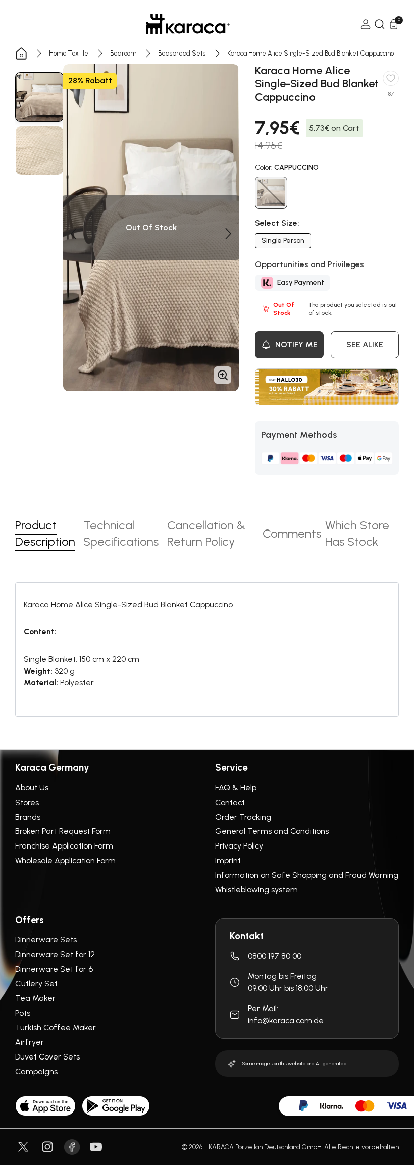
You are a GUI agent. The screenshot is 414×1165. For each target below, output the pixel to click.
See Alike (364, 344)
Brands (27, 817)
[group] (39, 97)
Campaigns (36, 1071)
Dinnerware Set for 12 (55, 954)
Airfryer (29, 1042)
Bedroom (123, 53)
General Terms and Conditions (272, 831)
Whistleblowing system (256, 889)
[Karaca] (188, 24)
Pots (22, 1013)
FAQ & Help (235, 787)
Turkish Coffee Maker (55, 1027)
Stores (27, 802)
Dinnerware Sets (46, 939)
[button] (73, 234)
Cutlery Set (36, 983)
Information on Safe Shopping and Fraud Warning (306, 875)
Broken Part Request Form (63, 831)
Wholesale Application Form (65, 860)
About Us (31, 787)
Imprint (228, 860)
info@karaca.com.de (286, 1020)
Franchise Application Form (64, 846)
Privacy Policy (239, 846)
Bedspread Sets (181, 53)
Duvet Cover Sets (47, 1057)
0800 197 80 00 (274, 956)
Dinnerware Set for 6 (54, 969)
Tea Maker (35, 998)
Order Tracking (243, 817)
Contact (230, 802)
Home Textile (68, 53)
